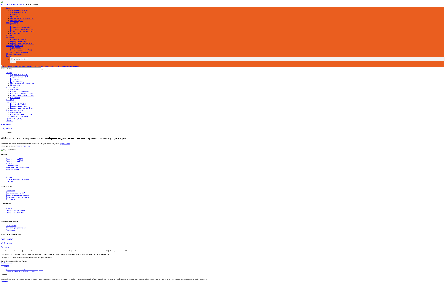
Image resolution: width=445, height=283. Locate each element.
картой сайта (65, 144)
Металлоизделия (16, 21)
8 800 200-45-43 (7, 239)
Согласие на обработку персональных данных (21, 271)
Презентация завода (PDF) (20, 27)
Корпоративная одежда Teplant (22, 44)
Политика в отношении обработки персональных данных (24, 270)
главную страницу (22, 146)
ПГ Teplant (10, 35)
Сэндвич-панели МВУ (19, 10)
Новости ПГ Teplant (18, 39)
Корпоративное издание (19, 41)
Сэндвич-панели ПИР (19, 12)
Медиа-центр (11, 37)
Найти (13, 62)
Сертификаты (15, 48)
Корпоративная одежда (15, 213)
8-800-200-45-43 (19, 4)
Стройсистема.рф (6, 263)
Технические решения (19, 52)
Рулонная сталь (16, 16)
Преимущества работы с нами (22, 31)
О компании (15, 25)
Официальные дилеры (14, 54)
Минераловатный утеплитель (22, 19)
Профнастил (15, 14)
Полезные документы (14, 46)
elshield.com (5, 265)
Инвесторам (15, 33)
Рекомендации (11, 230)
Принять (4, 281)
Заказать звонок (32, 4)
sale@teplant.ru (6, 4)
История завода (12, 23)
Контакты (9, 56)
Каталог (9, 8)
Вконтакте (5, 247)
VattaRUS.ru (5, 266)
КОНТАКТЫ (11, 181)
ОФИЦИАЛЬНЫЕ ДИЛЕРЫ (17, 179)
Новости (9, 208)
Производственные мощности (22, 29)
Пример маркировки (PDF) (21, 50)
